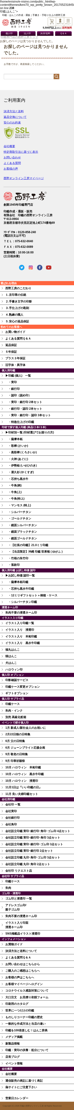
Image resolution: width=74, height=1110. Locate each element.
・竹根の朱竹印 (16, 558)
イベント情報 (14, 1063)
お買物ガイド (14, 944)
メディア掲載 (14, 1036)
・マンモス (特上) (18, 505)
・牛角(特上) (14, 498)
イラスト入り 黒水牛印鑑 (22, 642)
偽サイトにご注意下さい (21, 1087)
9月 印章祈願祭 (15, 760)
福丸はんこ (12, 649)
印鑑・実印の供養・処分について (26, 1050)
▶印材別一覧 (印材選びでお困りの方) (29, 432)
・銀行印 (12, 388)
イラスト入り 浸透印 (19, 629)
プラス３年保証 (15, 358)
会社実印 (11, 811)
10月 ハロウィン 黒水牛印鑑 (24, 774)
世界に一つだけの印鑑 (19, 1010)
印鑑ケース (12, 703)
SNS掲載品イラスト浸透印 (22, 933)
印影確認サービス (16, 680)
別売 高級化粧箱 (15, 717)
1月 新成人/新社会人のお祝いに (25, 727)
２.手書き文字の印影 (18, 301)
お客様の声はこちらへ (19, 977)
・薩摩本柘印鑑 (16, 581)
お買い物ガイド (15, 331)
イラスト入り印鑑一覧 (19, 623)
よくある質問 (12, 163)
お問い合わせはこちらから (22, 964)
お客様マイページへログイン (24, 984)
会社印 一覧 (12, 804)
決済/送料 (45, 33)
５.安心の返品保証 (17, 321)
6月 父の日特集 (15, 740)
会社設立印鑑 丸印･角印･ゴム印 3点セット (32, 857)
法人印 (27, 33)
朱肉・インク (14, 710)
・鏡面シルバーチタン (21, 525)
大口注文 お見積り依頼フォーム (26, 997)
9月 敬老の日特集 (16, 754)
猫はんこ (11, 656)
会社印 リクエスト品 (18, 870)
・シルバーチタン (18, 511)
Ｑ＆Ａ (63, 33)
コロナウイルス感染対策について (26, 990)
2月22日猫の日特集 (17, 734)
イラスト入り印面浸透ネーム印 (16, 925)
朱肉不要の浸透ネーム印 (21, 612)
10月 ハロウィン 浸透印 (21, 780)
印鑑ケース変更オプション (22, 686)
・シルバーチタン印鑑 (21, 601)
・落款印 (12, 564)
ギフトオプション (16, 693)
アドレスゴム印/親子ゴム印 (15, 907)
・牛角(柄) (13, 485)
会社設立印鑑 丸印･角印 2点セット (27, 864)
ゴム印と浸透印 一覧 (18, 898)
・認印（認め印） (18, 395)
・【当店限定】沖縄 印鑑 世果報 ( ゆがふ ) (34, 551)
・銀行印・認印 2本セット (23, 408)
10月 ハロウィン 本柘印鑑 (23, 767)
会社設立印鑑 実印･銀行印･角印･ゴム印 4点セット (37, 831)
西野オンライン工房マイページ (24, 178)
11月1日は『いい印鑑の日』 (23, 787)
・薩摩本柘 (14, 439)
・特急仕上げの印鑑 (19, 421)
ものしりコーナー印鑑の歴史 (24, 1017)
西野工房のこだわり (18, 288)
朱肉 (8, 887)
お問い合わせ (12, 157)
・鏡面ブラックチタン (21, 531)
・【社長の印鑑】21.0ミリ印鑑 (26, 545)
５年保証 (11, 351)
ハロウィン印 (14, 669)
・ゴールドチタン (18, 518)
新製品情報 (12, 1043)
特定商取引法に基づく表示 (21, 151)
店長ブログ (12, 1056)
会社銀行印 (12, 817)
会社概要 (9, 146)
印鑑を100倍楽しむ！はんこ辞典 (26, 1030)
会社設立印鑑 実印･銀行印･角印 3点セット (32, 837)
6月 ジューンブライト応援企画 (25, 747)
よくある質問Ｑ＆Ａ (18, 338)
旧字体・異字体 (15, 364)
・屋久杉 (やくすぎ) (19, 472)
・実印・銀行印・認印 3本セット (28, 415)
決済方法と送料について (21, 950)
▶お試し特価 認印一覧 (20, 575)
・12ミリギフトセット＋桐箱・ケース (31, 595)
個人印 (9, 33)
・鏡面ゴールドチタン (21, 538)
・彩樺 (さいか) (16, 445)
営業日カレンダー (16, 1098)
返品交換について (15, 116)
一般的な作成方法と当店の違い (25, 1023)
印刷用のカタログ (16, 1003)
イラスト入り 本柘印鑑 (21, 636)
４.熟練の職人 (14, 314)
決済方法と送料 (14, 111)
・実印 (11, 382)
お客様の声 (11, 168)
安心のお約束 (12, 122)
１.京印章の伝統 (15, 294)
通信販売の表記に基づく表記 (24, 1080)
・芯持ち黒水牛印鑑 (19, 588)
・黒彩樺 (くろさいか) (21, 452)
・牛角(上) (13, 492)
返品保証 (11, 345)
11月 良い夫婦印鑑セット (21, 793)
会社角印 (11, 824)
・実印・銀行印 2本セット (23, 402)
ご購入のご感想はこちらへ (22, 970)
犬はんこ (11, 662)
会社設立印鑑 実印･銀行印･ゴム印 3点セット (34, 844)
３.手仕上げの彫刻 (17, 307)
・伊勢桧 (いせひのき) (21, 465)
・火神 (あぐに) (16, 458)
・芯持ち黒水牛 (16, 478)
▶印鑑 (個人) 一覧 (18, 375)
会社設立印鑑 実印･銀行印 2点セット (29, 850)
